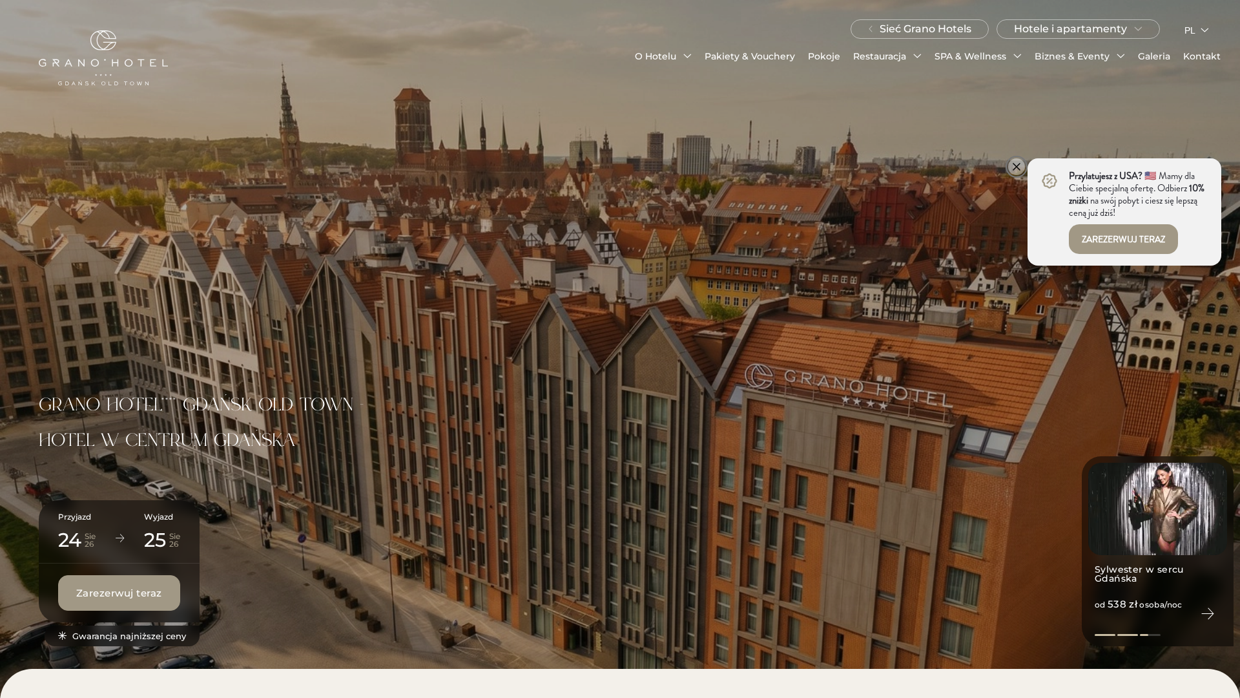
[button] (663, 56)
